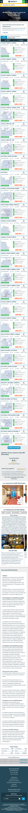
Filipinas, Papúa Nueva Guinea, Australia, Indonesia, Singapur (11, 188)
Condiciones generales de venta (14, 782)
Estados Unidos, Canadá (8, 43)
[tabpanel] (14, 495)
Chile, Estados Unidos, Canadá (10, 334)
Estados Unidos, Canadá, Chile (10, 107)
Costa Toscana (14, 774)
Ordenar (21, 40)
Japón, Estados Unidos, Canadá (11, 253)
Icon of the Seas (14, 772)
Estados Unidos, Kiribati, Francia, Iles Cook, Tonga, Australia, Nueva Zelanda (11, 285)
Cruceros (2, 759)
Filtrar (8, 40)
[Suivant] (25, 495)
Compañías (8, 759)
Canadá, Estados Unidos (8, 221)
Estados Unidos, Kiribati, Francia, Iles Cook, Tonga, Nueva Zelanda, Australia (11, 269)
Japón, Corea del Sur (7, 123)
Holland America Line (19, 30)
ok (23, 798)
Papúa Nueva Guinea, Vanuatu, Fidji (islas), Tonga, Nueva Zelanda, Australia (11, 204)
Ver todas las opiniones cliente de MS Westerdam (14, 478)
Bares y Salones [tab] (6, 512)
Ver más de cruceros (14, 447)
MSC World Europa (14, 770)
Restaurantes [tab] (16, 512)
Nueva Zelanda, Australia (9, 350)
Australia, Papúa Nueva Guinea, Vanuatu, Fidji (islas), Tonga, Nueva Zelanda (11, 415)
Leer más (5, 32)
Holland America (15, 759)
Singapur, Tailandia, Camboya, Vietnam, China (11, 382)
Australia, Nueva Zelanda (9, 156)
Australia (4, 172)
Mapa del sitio (14, 786)
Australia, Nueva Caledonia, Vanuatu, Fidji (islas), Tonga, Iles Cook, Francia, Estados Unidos (11, 431)
